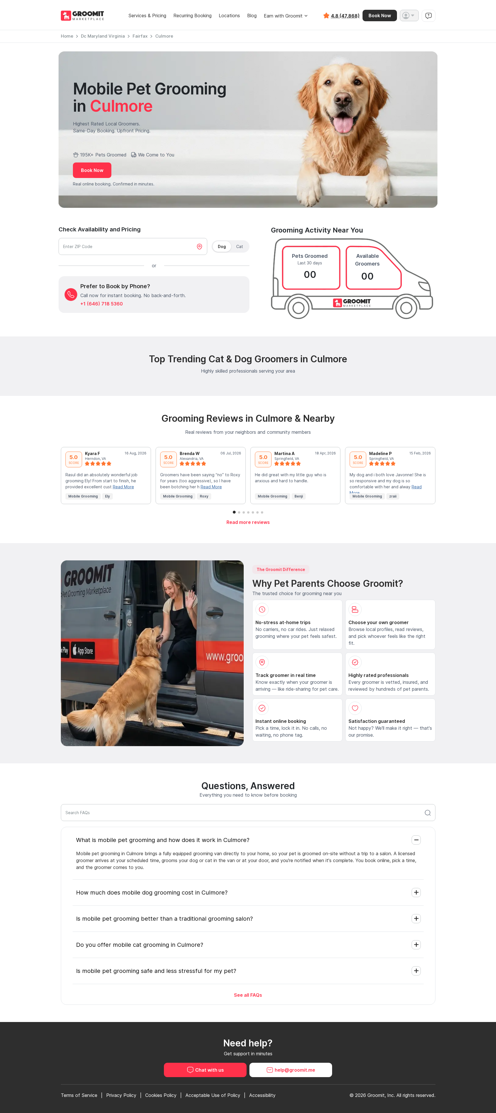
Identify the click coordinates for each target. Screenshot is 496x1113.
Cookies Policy (161, 1095)
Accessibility (262, 1095)
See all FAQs (248, 995)
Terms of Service (79, 1095)
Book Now (380, 15)
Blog (252, 15)
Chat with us (209, 1070)
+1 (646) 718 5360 (101, 304)
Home (67, 36)
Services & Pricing (147, 15)
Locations (229, 15)
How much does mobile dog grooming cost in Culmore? (152, 892)
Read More (123, 486)
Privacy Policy (121, 1095)
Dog (222, 246)
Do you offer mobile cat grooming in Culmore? (139, 944)
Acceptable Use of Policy (212, 1095)
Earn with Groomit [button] (283, 16)
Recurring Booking (192, 15)
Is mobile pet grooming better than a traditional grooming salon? (164, 918)
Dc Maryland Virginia (103, 36)
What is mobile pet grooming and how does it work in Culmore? (162, 840)
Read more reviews (248, 522)
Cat (239, 246)
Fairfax (140, 36)
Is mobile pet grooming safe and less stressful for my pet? (156, 970)
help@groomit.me (295, 1070)
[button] (409, 15)
